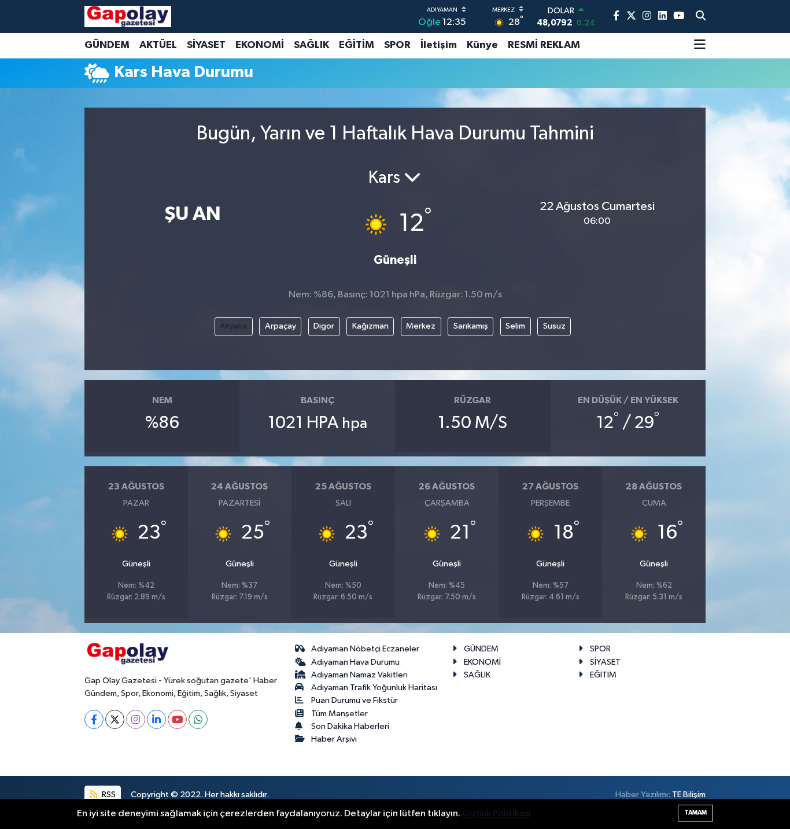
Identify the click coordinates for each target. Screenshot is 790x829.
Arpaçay (280, 326)
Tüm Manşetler (339, 713)
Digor (323, 326)
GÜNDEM (107, 45)
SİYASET (206, 45)
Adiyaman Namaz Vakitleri (359, 674)
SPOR (397, 45)
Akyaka (233, 326)
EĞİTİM (356, 45)
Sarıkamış (470, 326)
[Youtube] (177, 719)
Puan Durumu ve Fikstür (354, 700)
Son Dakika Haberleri (350, 726)
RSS (108, 794)
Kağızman (370, 326)
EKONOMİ (259, 45)
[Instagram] (135, 719)
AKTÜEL (158, 45)
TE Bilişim (689, 794)
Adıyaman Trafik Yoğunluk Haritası (374, 687)
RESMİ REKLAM (544, 45)
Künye (482, 45)
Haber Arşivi (334, 739)
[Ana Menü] (700, 45)
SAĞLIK (311, 45)
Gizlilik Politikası (496, 814)
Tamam (695, 812)
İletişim (438, 45)
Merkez (420, 326)
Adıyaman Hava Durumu (355, 662)
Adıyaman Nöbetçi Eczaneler (365, 648)
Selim (515, 326)
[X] (114, 719)
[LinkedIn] (156, 719)
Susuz (554, 326)
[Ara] (701, 16)
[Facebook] (94, 719)
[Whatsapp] (198, 719)
